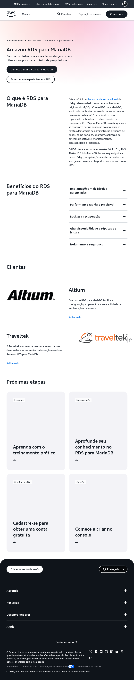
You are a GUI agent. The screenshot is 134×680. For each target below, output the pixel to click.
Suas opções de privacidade (53, 666)
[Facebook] (96, 652)
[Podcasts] (122, 652)
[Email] (90, 658)
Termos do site (28, 666)
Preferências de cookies (89, 666)
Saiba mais (75, 317)
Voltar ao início (65, 642)
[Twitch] (111, 652)
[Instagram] (106, 652)
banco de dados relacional (103, 99)
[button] (116, 14)
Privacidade (12, 666)
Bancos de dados (15, 40)
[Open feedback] (130, 340)
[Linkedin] (101, 652)
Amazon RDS (34, 40)
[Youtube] (117, 652)
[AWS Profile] (124, 4)
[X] (90, 652)
